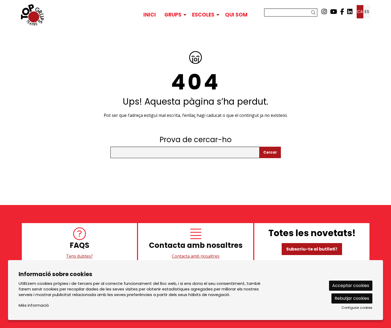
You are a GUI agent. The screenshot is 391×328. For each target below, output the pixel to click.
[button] (314, 13)
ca (360, 12)
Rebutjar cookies (352, 298)
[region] (195, 243)
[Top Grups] (76, 15)
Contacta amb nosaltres (195, 256)
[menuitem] (324, 11)
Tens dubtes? (79, 256)
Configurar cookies (357, 307)
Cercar (270, 152)
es (366, 12)
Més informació (34, 305)
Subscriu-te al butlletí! (312, 249)
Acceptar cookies (350, 285)
